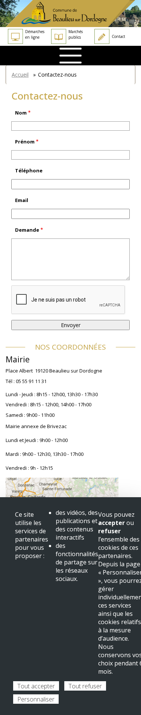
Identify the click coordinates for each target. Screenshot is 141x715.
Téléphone (28, 170)
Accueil (20, 74)
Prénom (25, 141)
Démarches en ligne (34, 34)
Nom (21, 112)
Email (21, 200)
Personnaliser (36, 699)
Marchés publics (75, 34)
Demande (27, 229)
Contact (118, 36)
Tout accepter (36, 686)
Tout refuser (85, 686)
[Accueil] (70, 13)
